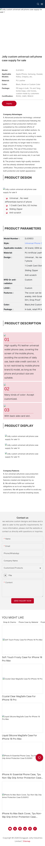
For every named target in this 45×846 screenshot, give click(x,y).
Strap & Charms (9, 622)
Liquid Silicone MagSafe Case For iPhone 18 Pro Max (19, 737)
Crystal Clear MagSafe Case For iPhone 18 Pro (19, 698)
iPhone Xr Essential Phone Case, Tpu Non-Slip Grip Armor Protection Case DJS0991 (21, 776)
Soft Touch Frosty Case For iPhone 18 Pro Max (22, 659)
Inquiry (9, 103)
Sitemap (26, 841)
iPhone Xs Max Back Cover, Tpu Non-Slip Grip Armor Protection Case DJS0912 (22, 815)
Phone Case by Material (28, 622)
